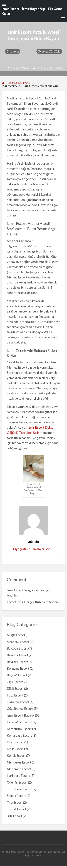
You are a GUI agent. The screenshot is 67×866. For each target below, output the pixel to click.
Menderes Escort (19, 762)
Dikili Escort (15, 688)
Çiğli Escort (15, 682)
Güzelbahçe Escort (20, 708)
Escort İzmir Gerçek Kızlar (25, 602)
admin (15, 51)
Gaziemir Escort (18, 702)
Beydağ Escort (17, 675)
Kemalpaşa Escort (19, 735)
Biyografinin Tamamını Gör (31, 549)
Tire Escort (15, 802)
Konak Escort (16, 755)
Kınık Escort (15, 749)
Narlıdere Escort (18, 775)
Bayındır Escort (17, 655)
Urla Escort (14, 816)
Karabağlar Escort (19, 722)
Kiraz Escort (15, 742)
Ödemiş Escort (17, 782)
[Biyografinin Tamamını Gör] (52, 549)
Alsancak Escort (18, 642)
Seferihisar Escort (19, 789)
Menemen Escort (19, 769)
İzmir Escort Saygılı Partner (25, 590)
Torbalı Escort (16, 809)
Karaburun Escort (19, 729)
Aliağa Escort (16, 635)
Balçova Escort (17, 648)
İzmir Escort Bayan (18, 67)
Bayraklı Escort (17, 662)
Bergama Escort (18, 668)
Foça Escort (15, 695)
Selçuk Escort (16, 796)
